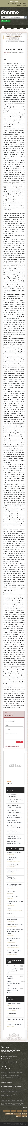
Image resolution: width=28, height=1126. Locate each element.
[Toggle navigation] (3, 26)
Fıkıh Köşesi (10, 914)
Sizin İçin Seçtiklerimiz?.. (14, 852)
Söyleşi (9, 908)
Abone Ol (4, 21)
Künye (9, 3)
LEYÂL (3, 1072)
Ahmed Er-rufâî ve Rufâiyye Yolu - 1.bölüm (14, 811)
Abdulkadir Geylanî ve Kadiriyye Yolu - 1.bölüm (14, 842)
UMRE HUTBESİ (11, 1014)
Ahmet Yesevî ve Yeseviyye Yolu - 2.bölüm (14, 826)
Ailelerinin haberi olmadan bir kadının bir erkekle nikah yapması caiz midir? (12, 1090)
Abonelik (24, 1116)
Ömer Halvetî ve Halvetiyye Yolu (12, 795)
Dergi (14, 41)
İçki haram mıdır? (6, 1098)
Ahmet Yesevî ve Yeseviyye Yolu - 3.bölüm (14, 821)
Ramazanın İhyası (12, 966)
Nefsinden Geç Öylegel (13, 865)
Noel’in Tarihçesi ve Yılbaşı (15, 924)
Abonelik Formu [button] (13, 1062)
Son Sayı (19, 3)
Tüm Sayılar (18, 5)
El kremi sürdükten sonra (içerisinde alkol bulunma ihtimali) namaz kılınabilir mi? (12, 1103)
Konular (25, 3)
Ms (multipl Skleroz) (13, 945)
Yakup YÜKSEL (6, 52)
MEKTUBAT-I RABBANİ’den (16, 1072)
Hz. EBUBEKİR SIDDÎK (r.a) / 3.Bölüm (10, 1078)
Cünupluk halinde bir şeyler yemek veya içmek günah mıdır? (12, 1094)
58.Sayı (18, 41)
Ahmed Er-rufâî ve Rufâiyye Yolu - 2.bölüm (14, 806)
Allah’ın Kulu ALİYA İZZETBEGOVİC (10, 1075)
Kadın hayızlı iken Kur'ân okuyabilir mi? (12, 971)
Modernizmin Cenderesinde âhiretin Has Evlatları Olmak (15, 931)
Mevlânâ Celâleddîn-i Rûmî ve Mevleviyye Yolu (15, 801)
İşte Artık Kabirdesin (10, 977)
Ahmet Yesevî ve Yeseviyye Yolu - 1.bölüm (14, 832)
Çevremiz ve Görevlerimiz (14, 1024)
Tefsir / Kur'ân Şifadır (13, 896)
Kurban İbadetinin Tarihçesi (15, 1019)
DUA (7, 1072)
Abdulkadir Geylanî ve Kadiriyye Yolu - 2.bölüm (14, 837)
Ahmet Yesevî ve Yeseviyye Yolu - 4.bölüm (14, 816)
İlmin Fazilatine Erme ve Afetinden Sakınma (12, 990)
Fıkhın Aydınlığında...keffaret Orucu (13, 983)
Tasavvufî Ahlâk (12, 919)
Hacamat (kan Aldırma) (14, 1008)
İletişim (14, 3)
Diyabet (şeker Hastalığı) (14, 1003)
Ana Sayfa (9, 41)
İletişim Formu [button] (5, 1062)
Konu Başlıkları (9, 1113)
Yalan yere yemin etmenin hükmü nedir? (12, 1100)
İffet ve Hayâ (11, 891)
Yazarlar (25, 5)
